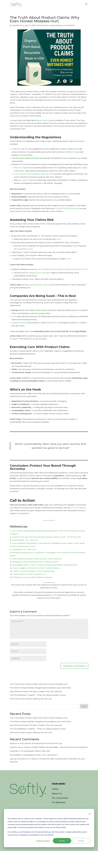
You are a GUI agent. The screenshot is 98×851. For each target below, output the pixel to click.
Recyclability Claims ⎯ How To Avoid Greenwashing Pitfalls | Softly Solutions (45, 565)
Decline (81, 841)
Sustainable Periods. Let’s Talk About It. (40, 755)
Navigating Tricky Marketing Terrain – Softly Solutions (35, 562)
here (59, 239)
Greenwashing (55, 25)
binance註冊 (15, 755)
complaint (24, 180)
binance (13, 743)
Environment (43, 25)
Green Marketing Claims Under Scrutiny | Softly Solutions (36, 559)
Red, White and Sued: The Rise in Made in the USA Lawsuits (36, 691)
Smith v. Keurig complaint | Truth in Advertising (33, 571)
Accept (62, 841)
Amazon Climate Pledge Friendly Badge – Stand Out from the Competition (56, 747)
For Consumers (60, 798)
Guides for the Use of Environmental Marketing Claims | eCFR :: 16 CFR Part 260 (46, 537)
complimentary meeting (39, 285)
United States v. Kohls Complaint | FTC (29, 574)
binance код (15, 747)
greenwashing (43, 120)
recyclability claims (25, 249)
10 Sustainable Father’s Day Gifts (35, 751)
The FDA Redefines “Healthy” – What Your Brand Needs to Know (38, 695)
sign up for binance (18, 759)
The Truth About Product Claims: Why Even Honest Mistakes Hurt (39, 684)
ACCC (20, 168)
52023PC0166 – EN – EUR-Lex (25, 540)
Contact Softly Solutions (66, 208)
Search (84, 706)
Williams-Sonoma (19, 323)
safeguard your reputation (40, 273)
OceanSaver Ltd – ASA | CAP (24, 549)
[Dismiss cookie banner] (89, 814)
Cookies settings (43, 841)
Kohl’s (14, 316)
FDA (74, 152)
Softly (54, 595)
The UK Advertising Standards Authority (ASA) (33, 174)
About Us (57, 793)
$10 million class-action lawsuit (40, 310)
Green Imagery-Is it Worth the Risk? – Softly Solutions (36, 568)
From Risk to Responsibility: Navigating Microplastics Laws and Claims (40, 688)
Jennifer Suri (17, 25)
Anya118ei (14, 751)
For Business (58, 802)
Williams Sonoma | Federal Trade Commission (32, 577)
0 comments (69, 25)
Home (55, 789)
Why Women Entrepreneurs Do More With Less (41, 743)
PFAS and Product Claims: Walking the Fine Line (31, 699)
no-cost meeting (78, 508)
